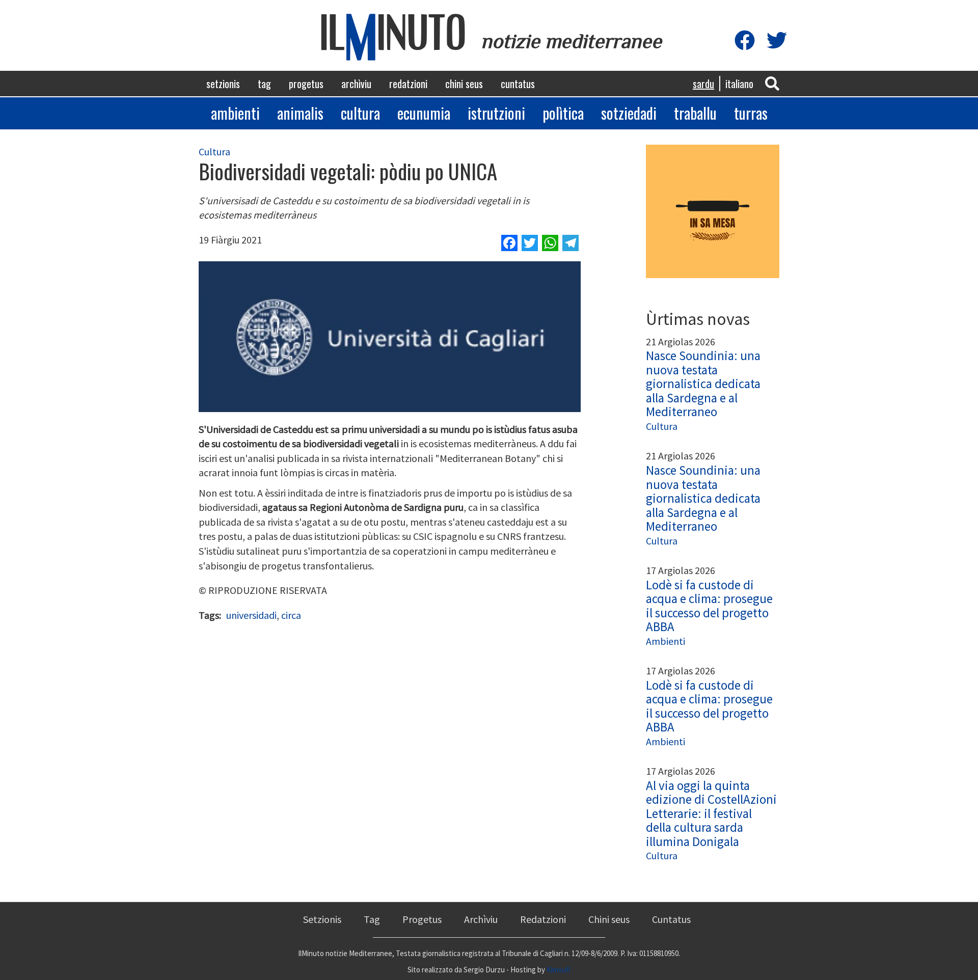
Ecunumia (423, 112)
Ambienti (235, 112)
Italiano (739, 83)
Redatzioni (408, 83)
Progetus (306, 83)
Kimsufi (558, 969)
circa (291, 615)
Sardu (703, 83)
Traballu (695, 112)
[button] (772, 82)
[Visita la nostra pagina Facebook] (745, 41)
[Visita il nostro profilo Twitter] (777, 41)
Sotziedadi (629, 112)
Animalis (300, 112)
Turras (751, 112)
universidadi (251, 615)
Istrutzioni (496, 112)
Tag (264, 83)
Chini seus (464, 83)
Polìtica (563, 112)
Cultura (360, 112)
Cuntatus (518, 83)
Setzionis (223, 83)
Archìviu (356, 83)
